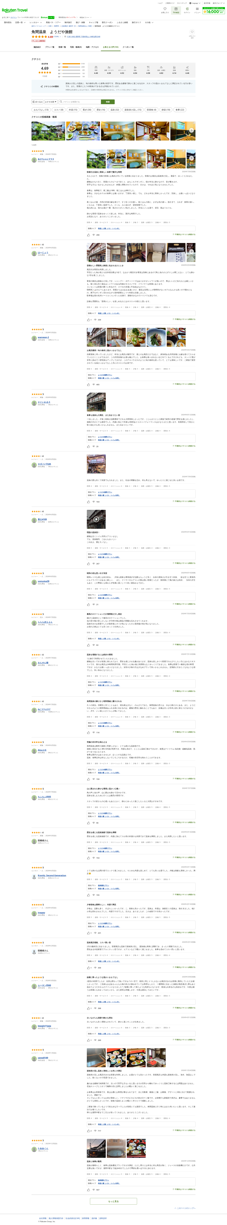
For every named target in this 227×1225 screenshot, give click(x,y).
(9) (76, 47)
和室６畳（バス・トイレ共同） (109, 378)
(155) (110, 47)
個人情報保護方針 (56, 1218)
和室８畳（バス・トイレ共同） (109, 440)
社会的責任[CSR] (73, 1218)
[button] (48, 131)
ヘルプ (160, 3)
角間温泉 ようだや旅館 (52, 31)
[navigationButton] (191, 130)
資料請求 (103, 1218)
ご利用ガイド (170, 3)
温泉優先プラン (103, 885)
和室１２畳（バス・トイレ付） (109, 228)
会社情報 (43, 1218)
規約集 (94, 1218)
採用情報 (85, 1218)
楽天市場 (207, 3)
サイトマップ (182, 3)
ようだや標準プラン (105, 375)
